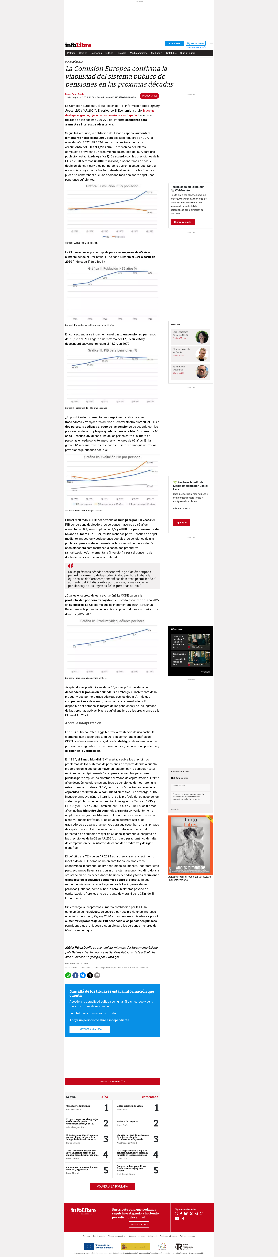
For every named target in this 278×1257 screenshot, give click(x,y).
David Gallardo (72, 1158)
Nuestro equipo (99, 1236)
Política (71, 53)
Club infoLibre (187, 53)
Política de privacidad (168, 1236)
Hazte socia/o (139, 1224)
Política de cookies (187, 1236)
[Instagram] (201, 1214)
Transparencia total (194, 47)
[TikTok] (183, 1219)
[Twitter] (191, 1214)
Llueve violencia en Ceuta (130, 1106)
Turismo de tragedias (127, 1121)
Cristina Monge (179, 338)
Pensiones (85, 967)
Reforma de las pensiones (136, 967)
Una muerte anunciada (78, 1106)
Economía (96, 53)
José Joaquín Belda (126, 1174)
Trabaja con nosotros (117, 1236)
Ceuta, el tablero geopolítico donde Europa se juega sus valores (131, 1168)
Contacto (86, 1236)
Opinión (83, 53)
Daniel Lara (122, 1158)
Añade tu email (181, 508)
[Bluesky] (186, 1214)
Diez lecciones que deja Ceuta (181, 333)
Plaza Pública (71, 967)
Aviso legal (152, 1236)
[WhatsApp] (176, 1214)
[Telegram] (196, 1214)
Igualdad (121, 53)
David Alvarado (73, 1173)
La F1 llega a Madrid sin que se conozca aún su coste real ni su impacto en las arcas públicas (132, 1152)
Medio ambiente (139, 53)
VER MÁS (205, 672)
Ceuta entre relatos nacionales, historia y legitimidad (82, 1168)
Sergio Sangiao (73, 1143)
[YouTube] (177, 1219)
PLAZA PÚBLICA (74, 61)
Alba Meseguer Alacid (76, 1127)
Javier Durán (122, 1125)
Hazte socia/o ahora (90, 1029)
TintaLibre (171, 53)
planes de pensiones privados (107, 967)
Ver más (175, 810)
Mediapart (156, 53)
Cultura (109, 53)
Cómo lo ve (177, 629)
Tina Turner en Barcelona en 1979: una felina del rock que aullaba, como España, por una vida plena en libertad (81, 1153)
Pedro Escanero (73, 1109)
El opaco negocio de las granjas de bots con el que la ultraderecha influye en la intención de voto (82, 1122)
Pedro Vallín (122, 1109)
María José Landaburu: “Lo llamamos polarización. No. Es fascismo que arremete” (179, 641)
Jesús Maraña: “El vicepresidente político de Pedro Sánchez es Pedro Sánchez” (179, 659)
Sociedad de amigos (137, 1236)
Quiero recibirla (182, 222)
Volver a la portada (112, 1186)
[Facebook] (181, 1214)
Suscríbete (174, 43)
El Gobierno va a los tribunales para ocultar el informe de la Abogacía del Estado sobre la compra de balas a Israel (82, 1138)
